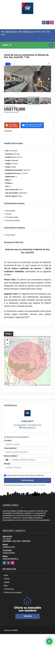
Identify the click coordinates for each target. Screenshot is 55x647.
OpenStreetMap (45, 385)
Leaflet (31, 385)
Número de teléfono (11, 456)
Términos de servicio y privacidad (34, 485)
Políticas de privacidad (13, 592)
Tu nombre (8, 440)
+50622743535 (11, 32)
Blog (5, 586)
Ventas (6, 579)
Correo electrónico (10, 448)
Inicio (6, 575)
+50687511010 (28, 32)
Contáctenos (9, 589)
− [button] (7, 343)
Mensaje (7, 464)
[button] (49, 64)
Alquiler (7, 582)
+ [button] (7, 339)
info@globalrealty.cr (28, 427)
